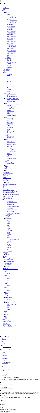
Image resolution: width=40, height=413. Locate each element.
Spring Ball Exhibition (12, 150)
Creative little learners (9, 214)
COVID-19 (4, 71)
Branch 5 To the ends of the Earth (12, 42)
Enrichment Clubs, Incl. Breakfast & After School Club (10, 171)
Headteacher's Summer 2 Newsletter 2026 (8, 357)
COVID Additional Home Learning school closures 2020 (10, 269)
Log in (3, 327)
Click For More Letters (5, 358)
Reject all (2, 388)
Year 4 (7, 79)
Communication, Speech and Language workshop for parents (11, 194)
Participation (9, 63)
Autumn (9, 125)
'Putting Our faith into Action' (10, 66)
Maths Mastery (8, 113)
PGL (10, 240)
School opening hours (6, 8)
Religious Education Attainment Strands (11, 95)
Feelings (8, 307)
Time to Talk (8, 305)
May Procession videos (8, 264)
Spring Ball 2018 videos (8, 260)
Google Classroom (5, 268)
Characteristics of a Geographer (10, 137)
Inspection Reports (5, 175)
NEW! (7, 288)
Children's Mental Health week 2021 (11, 304)
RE (8, 220)
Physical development (9, 89)
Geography (6, 135)
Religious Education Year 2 (10, 29)
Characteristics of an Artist (10, 146)
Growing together (9, 203)
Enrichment (8, 97)
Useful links (8, 233)
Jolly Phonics (9, 105)
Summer (9, 126)
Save (7, 412)
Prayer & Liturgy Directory (10, 54)
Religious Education (7, 12)
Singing (7, 295)
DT (8, 225)
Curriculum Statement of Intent (10, 73)
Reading (6, 311)
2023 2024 (6, 253)
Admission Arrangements (6, 69)
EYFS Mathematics (9, 110)
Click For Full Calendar (5, 363)
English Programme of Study (10, 108)
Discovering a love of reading (10, 204)
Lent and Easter (7, 302)
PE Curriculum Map (9, 121)
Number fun (8, 205)
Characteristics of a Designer (10, 159)
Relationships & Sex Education (7, 178)
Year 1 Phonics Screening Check (12, 106)
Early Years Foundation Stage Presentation (8, 192)
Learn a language (7, 314)
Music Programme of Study (10, 155)
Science (6, 117)
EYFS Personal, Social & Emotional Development (13, 99)
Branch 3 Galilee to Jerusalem (13, 16)
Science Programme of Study (10, 119)
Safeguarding (3, 319)
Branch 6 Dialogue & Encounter (14, 18)
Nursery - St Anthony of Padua (9, 200)
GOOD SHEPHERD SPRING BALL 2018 (8, 198)
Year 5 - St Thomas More (8, 218)
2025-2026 (8, 216)
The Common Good (10, 61)
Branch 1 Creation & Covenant (13, 15)
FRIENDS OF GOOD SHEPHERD (8, 196)
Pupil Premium (5, 177)
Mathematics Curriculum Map (10, 111)
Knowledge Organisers (9, 230)
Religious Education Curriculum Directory (12, 96)
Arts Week (11, 148)
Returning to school (9, 303)
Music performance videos (8, 263)
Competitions (5, 256)
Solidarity (9, 64)
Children (3, 199)
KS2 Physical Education (10, 127)
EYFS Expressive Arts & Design (11, 157)
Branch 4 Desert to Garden (13, 17)
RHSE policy (3, 343)
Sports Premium (5, 185)
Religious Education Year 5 (10, 44)
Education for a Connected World (11, 142)
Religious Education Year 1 (10, 24)
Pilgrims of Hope (9, 68)
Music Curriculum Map (9, 154)
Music (6, 152)
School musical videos (8, 265)
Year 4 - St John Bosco (8, 217)
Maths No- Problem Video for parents (11, 115)
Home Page (1, 345)
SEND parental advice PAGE (7, 193)
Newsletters (4, 355)
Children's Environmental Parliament (14, 239)
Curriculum (4, 72)
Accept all (5, 388)
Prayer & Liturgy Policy (9, 55)
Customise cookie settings (10, 388)
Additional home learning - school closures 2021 (9, 301)
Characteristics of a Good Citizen (11, 101)
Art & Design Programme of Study (11, 145)
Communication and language (10, 90)
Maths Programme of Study (10, 112)
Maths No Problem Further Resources (11, 114)
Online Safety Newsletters (6, 324)
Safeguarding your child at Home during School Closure (10, 325)
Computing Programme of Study (11, 141)
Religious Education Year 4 (10, 39)
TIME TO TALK (9, 299)
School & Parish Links (9, 67)
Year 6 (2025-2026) (9, 234)
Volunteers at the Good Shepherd (7, 326)
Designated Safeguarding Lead (7, 321)
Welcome (4, 6)
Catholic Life (3, 10)
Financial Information (6, 172)
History (9, 223)
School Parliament (5, 252)
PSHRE (9, 226)
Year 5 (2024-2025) (9, 241)
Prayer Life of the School (10, 56)
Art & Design (6, 143)
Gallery (4, 257)
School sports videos (7, 262)
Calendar (4, 188)
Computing (6, 139)
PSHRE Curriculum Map (10, 100)
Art (8, 235)
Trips (8, 242)
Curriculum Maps (9, 229)
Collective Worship (9, 65)
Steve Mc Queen (12, 149)
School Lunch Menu (6, 189)
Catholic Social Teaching (10, 59)
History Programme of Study (10, 133)
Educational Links (5, 267)
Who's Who (4, 7)
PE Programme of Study (10, 123)
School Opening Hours (6, 181)
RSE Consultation (5, 180)
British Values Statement (6, 70)
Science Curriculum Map (10, 118)
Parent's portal (6, 179)
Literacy (8, 88)
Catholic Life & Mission (8, 58)
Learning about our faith (10, 201)
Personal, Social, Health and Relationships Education (11, 98)
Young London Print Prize (13, 151)
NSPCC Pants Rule (5, 323)
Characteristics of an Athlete (10, 122)
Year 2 (7, 84)
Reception (9, 19)
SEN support (6, 293)
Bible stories (8, 309)
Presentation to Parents (9, 74)
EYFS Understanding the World (10, 131)
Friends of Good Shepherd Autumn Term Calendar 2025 (10, 191)
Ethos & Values (8, 75)
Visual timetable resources (8, 300)
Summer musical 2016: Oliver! (9, 259)
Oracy (6, 164)
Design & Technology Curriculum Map (11, 158)
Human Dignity (10, 60)
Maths (6, 109)
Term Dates (4, 186)
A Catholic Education (7, 11)
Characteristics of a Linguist (10, 162)
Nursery (9, 14)
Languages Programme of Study (11, 163)
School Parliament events (8, 254)
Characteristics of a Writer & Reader (11, 107)
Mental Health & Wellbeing (6, 174)
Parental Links (8, 57)
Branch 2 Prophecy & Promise (12, 30)
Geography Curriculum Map (10, 136)
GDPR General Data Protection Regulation (8, 173)
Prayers (7, 308)
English (6, 103)
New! (7, 276)
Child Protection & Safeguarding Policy (8, 320)
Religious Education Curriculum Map (11, 94)
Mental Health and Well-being (8, 297)
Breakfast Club (7, 182)
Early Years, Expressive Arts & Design (11, 144)
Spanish (6, 161)
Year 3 (7, 78)
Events (6, 255)
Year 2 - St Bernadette (7, 215)
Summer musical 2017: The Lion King (10, 258)
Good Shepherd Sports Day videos (9, 261)
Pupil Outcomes (5, 176)
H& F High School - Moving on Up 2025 (8, 190)
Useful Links (5, 9)
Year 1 (7, 77)
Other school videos (7, 266)
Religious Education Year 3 (10, 34)
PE (8, 227)
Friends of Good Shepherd (6, 197)
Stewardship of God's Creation (12, 62)
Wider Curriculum (9, 81)
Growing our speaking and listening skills (12, 202)
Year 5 (7, 86)
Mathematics (8, 91)
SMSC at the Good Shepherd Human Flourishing (9, 184)
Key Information (4, 339)
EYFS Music (8, 153)
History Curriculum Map (10, 132)
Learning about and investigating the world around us (13, 206)
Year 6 (7, 87)
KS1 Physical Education (10, 124)
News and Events (4, 187)
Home (2, 5)
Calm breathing (8, 306)
